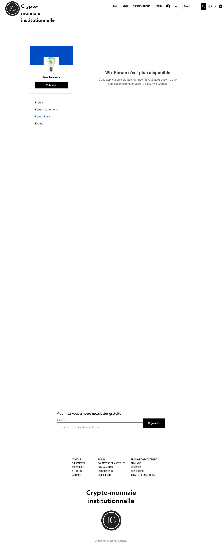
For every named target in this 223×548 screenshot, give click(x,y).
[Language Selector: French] (212, 6)
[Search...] (203, 6)
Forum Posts (43, 116)
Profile (39, 102)
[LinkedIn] (220, 6)
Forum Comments (46, 109)
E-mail (60, 419)
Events (39, 123)
